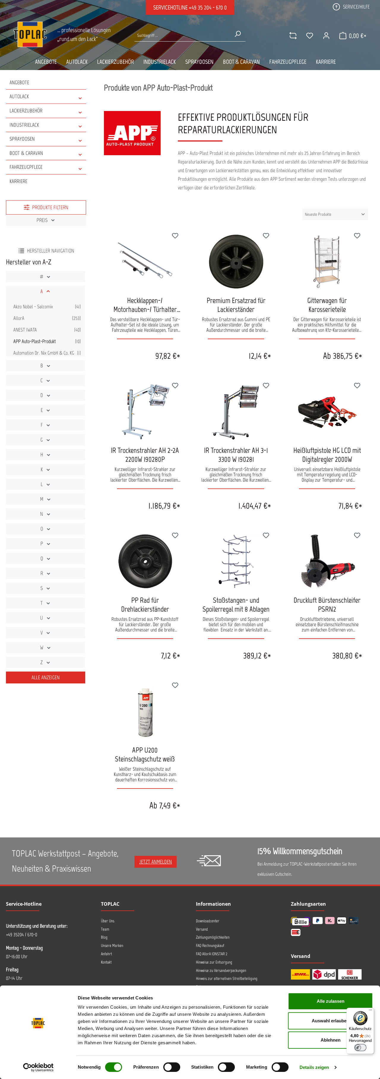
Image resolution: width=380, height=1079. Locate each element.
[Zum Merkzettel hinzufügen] (175, 236)
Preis (42, 220)
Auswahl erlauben (330, 1020)
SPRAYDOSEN (22, 139)
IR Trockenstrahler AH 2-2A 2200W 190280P (145, 455)
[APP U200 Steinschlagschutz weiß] (145, 711)
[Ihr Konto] (326, 36)
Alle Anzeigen (45, 677)
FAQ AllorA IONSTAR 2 (211, 953)
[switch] (171, 1067)
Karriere (18, 181)
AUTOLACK (19, 96)
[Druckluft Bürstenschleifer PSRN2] (327, 561)
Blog (104, 937)
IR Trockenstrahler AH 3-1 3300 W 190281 (236, 455)
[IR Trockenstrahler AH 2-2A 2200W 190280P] (145, 411)
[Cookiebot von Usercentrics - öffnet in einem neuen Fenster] (38, 1067)
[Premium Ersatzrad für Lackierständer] (236, 261)
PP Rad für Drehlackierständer (145, 604)
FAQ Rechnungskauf (210, 945)
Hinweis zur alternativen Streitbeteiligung (226, 978)
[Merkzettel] (309, 36)
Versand (202, 929)
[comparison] (293, 36)
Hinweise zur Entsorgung (214, 962)
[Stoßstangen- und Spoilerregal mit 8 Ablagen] (236, 561)
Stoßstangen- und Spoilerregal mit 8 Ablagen (236, 604)
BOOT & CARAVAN (26, 153)
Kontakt (106, 962)
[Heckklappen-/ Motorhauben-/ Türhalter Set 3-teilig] (145, 261)
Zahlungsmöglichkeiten (212, 937)
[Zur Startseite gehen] (30, 34)
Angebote (19, 82)
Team (105, 929)
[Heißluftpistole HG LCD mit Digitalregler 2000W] (327, 411)
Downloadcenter (207, 921)
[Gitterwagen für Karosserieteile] (327, 261)
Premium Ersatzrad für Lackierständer (236, 305)
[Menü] (370, 1011)
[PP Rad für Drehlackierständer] (145, 561)
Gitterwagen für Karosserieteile (327, 305)
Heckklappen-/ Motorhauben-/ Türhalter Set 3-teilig (145, 305)
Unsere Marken (112, 945)
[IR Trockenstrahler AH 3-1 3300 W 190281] (236, 411)
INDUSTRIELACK (24, 125)
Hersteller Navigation (50, 250)
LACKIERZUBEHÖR (26, 110)
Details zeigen (314, 1067)
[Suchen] (237, 34)
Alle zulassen (330, 1001)
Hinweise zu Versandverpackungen (221, 970)
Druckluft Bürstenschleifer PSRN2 (327, 604)
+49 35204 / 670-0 (21, 934)
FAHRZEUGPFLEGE (26, 167)
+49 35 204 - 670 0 (208, 7)
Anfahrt (106, 953)
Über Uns (107, 921)
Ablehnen (331, 1039)
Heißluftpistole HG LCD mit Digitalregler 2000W (327, 455)
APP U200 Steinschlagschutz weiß (145, 754)
